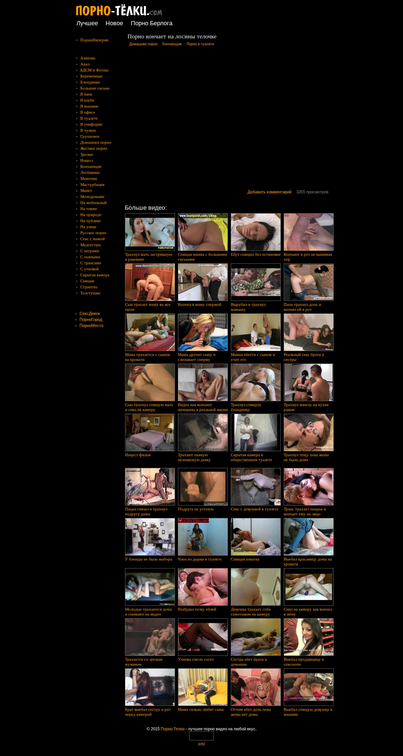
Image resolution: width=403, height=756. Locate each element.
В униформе (91, 124)
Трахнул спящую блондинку (246, 407)
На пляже (88, 208)
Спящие (87, 281)
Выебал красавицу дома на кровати (308, 561)
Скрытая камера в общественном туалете (251, 457)
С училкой (89, 269)
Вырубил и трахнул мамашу (248, 307)
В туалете (89, 118)
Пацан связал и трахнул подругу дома (146, 511)
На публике (90, 221)
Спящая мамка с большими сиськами (202, 256)
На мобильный (93, 202)
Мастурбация (92, 184)
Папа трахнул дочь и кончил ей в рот (302, 307)
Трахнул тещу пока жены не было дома (306, 457)
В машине (89, 106)
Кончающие (172, 44)
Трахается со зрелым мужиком (144, 661)
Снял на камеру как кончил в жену (308, 611)
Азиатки (87, 58)
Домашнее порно (143, 44)
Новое (114, 23)
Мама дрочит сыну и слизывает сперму (196, 357)
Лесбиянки (90, 172)
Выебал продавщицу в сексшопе (304, 661)
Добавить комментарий (269, 191)
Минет (86, 190)
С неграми (89, 251)
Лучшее (87, 23)
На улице (88, 227)
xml (201, 743)
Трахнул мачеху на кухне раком (306, 407)
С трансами (90, 263)
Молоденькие (92, 196)
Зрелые (86, 154)
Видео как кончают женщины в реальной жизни (203, 407)
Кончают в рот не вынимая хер (308, 256)
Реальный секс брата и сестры (304, 357)
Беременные (91, 76)
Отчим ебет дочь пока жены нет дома (251, 712)
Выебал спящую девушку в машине (308, 712)
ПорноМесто (91, 325)
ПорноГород (91, 319)
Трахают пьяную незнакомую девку (194, 457)
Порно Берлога (151, 23)
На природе (90, 214)
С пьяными (90, 257)
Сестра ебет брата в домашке (249, 661)
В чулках (88, 130)
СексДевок (90, 313)
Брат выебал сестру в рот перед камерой (148, 712)
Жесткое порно (93, 148)
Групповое (90, 136)
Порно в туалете (200, 44)
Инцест (86, 160)
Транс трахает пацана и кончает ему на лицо (305, 511)
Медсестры (90, 245)
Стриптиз (88, 287)
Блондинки (90, 82)
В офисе (87, 112)
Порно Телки (173, 728)
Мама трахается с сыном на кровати (147, 357)
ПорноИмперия (94, 40)
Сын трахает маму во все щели (148, 307)
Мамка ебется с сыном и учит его (253, 357)
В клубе (87, 100)
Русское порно (93, 233)
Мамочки (88, 178)
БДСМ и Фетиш (94, 70)
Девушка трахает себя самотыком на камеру (251, 611)
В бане (86, 94)
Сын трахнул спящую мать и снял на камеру (149, 407)
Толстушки (90, 293)
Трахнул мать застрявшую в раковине (148, 256)
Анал (84, 64)
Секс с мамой (92, 239)
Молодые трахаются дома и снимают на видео (148, 611)
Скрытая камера (94, 275)
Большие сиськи (94, 88)
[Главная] (123, 16)
